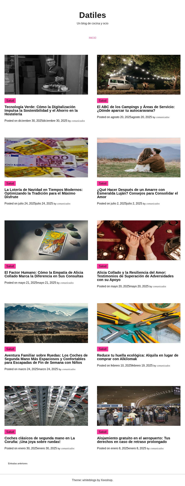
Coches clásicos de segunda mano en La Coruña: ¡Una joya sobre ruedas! (40, 440)
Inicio (92, 38)
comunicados (78, 121)
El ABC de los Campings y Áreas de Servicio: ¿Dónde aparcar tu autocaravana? (136, 108)
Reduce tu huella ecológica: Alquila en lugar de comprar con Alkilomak (137, 357)
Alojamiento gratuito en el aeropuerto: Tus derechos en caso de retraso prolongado (133, 440)
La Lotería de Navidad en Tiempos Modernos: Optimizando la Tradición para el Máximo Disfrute (44, 193)
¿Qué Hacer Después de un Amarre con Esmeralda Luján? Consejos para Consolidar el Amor (137, 193)
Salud (10, 100)
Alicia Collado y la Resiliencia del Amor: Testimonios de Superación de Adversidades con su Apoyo (135, 276)
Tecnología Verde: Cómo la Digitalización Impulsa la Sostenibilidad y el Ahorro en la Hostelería (41, 110)
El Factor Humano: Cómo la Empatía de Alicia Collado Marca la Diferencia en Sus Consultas (44, 274)
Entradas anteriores (17, 463)
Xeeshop (106, 480)
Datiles (92, 15)
